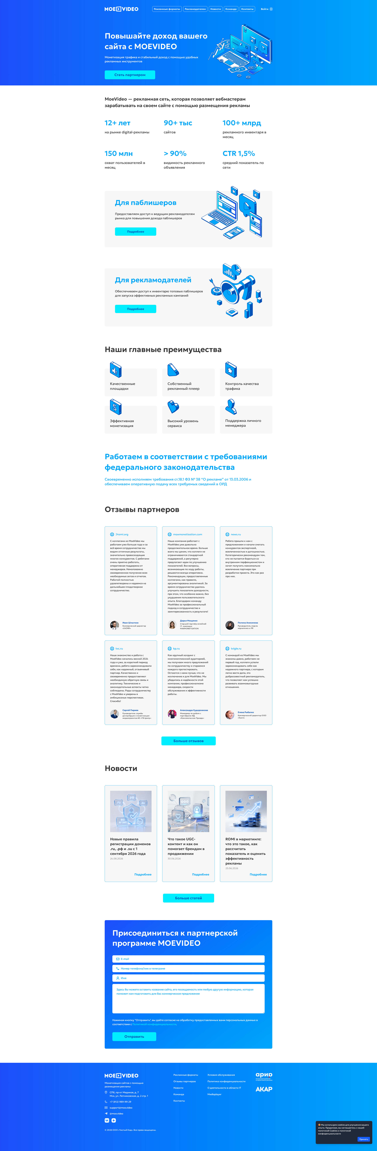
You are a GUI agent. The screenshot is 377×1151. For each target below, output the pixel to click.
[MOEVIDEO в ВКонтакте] (107, 1120)
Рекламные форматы (167, 8)
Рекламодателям (195, 8)
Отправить (134, 1036)
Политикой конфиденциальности (154, 1024)
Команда (231, 8)
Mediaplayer (214, 1094)
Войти (264, 8)
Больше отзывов (188, 741)
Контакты (247, 8)
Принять (363, 1139)
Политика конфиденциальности (226, 1081)
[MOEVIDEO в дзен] (113, 1120)
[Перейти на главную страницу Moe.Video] (121, 9)
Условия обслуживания (221, 1074)
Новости (215, 8)
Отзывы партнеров (184, 1081)
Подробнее (135, 231)
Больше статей (188, 898)
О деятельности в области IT (224, 1087)
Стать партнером (129, 75)
